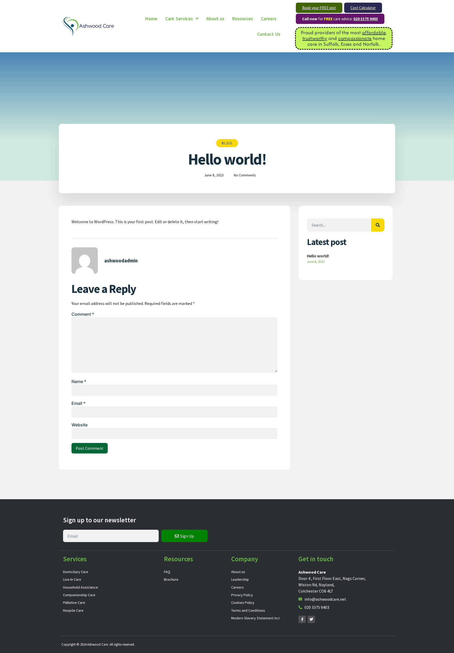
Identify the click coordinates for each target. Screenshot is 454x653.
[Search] (377, 225)
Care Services (179, 19)
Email (78, 403)
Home (151, 19)
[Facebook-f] (302, 619)
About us (215, 19)
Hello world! (318, 255)
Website (79, 424)
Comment (82, 314)
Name (78, 381)
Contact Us (268, 34)
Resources (242, 19)
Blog (227, 143)
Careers (268, 19)
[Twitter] (311, 619)
